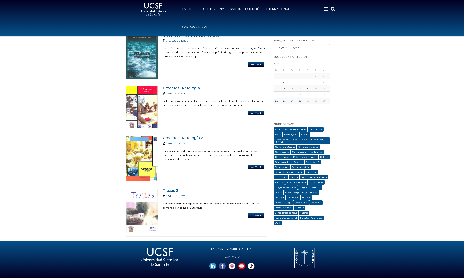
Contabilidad (282, 157)
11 (284, 88)
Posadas (306, 197)
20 (300, 94)
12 (292, 88)
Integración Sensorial (310, 187)
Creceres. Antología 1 (182, 88)
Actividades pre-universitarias (290, 129)
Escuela (294, 177)
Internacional (277, 9)
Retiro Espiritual (283, 207)
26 (292, 100)
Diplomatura (282, 167)
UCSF (278, 222)
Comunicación (299, 152)
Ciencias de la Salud (308, 146)
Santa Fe (299, 207)
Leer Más (255, 64)
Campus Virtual (195, 27)
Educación (311, 172)
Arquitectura (315, 129)
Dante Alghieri (282, 162)
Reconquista (301, 202)
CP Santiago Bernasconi (304, 157)
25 (284, 100)
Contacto (232, 256)
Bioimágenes (291, 134)
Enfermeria (281, 177)
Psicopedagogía (283, 202)
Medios (278, 192)
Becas (278, 134)
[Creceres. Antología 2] (142, 158)
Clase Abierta (282, 152)
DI (319, 162)
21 (308, 94)
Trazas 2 (170, 190)
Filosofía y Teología (296, 182)
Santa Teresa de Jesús (286, 212)
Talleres (304, 212)
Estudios (205, 9)
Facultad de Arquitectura (314, 177)
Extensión (253, 9)
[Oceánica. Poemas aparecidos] (142, 56)
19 (292, 94)
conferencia (316, 152)
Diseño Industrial (300, 167)
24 (276, 100)
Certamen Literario (285, 146)
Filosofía (279, 182)
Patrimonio (293, 197)
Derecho (310, 162)
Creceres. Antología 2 (183, 138)
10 (276, 88)
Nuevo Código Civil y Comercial (301, 192)
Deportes (298, 162)
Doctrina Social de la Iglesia (289, 172)
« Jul (276, 115)
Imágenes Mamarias (285, 187)
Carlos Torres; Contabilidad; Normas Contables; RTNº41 (299, 140)
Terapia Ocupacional (286, 217)
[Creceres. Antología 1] (142, 107)
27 (300, 100)
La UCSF (188, 9)
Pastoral (279, 197)
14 (308, 88)
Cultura (324, 157)
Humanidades (316, 182)
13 (300, 88)
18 (284, 94)
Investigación (230, 9)
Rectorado (316, 202)
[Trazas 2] (142, 211)
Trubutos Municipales (311, 217)
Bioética (305, 134)
